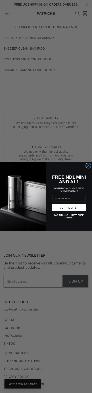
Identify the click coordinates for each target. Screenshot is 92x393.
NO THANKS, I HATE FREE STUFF (69, 215)
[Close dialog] (88, 165)
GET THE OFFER (69, 207)
